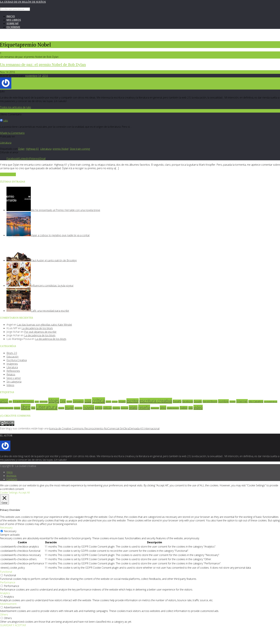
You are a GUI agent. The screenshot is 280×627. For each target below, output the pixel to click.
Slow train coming (80, 149)
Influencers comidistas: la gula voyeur (52, 285)
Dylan (21, 149)
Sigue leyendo (8, 174)
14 (39, 75)
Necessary (10, 531)
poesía (124, 407)
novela (88, 407)
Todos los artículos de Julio (15, 107)
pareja (98, 408)
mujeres (78, 408)
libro (25, 407)
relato (133, 407)
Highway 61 (32, 149)
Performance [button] (7, 582)
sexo (163, 407)
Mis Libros (13, 20)
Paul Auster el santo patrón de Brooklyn (54, 260)
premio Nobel (61, 149)
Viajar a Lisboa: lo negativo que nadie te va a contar (60, 235)
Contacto (11, 479)
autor (37, 402)
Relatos (10, 374)
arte (10, 401)
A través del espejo (23, 401)
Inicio (10, 16)
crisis (87, 401)
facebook (187, 401)
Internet (242, 401)
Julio (5, 120)
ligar (33, 407)
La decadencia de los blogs (37, 328)
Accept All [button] (24, 492)
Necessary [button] (6, 527)
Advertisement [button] (8, 604)
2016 (45, 75)
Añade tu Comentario (12, 133)
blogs (53, 401)
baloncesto (44, 402)
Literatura (5, 142)
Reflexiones (13, 371)
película (107, 408)
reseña (144, 407)
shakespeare (173, 408)
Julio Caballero (255, 401)
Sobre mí (12, 23)
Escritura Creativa (16, 360)
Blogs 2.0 (11, 353)
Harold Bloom (210, 401)
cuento (108, 401)
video (198, 407)
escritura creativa (155, 401)
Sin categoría (13, 381)
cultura (115, 402)
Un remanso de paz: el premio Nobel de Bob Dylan (43, 64)
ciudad (69, 401)
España (177, 401)
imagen (232, 401)
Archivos (11, 475)
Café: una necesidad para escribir (50, 310)
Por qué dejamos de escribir (40, 332)
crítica (98, 400)
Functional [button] (6, 571)
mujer (69, 407)
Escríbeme (13, 27)
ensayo (122, 401)
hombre (223, 401)
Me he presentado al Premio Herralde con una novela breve (65, 210)
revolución (155, 408)
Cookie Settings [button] (9, 492)
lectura (17, 408)
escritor (132, 400)
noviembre (31, 75)
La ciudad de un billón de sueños (23, 2)
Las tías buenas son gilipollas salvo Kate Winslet (44, 324)
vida (190, 408)
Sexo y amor (13, 378)
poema (116, 407)
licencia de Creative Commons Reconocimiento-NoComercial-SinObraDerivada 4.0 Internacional (104, 428)
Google (198, 401)
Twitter (184, 408)
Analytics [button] (5, 593)
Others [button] (4, 614)
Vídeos (10, 385)
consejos (78, 401)
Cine (63, 401)
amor (4, 401)
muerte (61, 408)
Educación (12, 356)
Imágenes (12, 363)
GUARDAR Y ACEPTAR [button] (13, 625)
